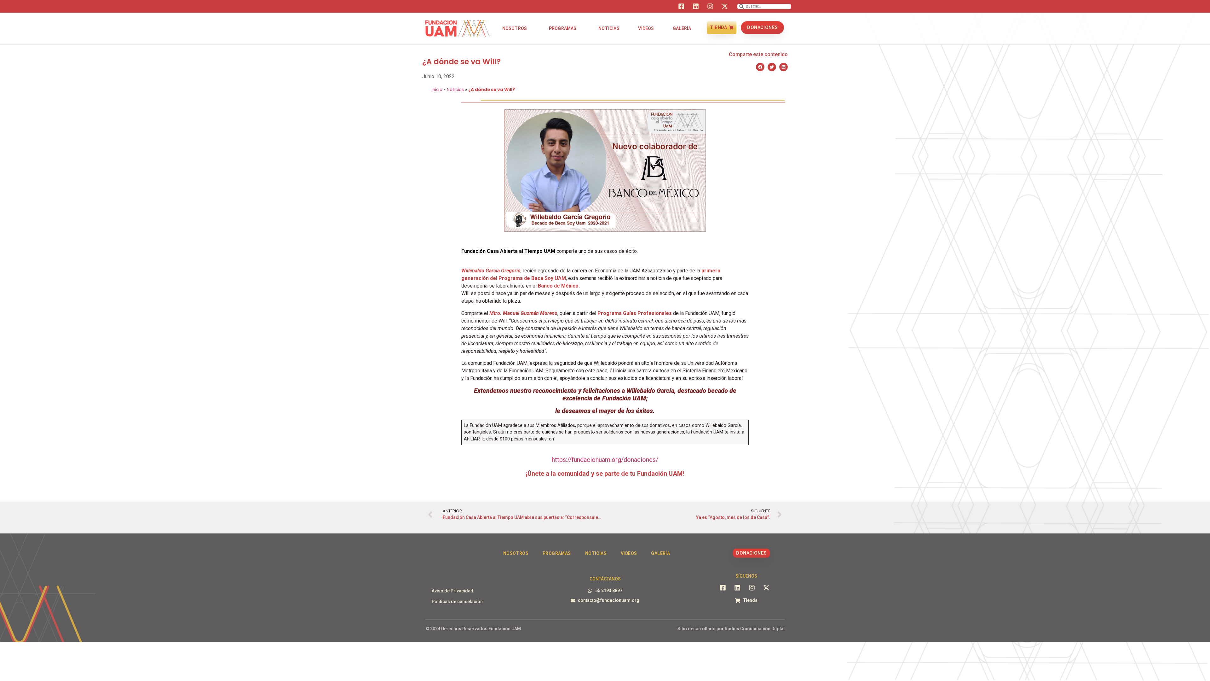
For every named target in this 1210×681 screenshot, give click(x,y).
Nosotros (514, 28)
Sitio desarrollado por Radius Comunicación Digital (731, 628)
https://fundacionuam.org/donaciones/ (605, 459)
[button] (760, 67)
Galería (682, 28)
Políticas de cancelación (457, 601)
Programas (563, 28)
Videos (646, 28)
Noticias (608, 28)
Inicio (437, 90)
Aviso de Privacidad (452, 590)
